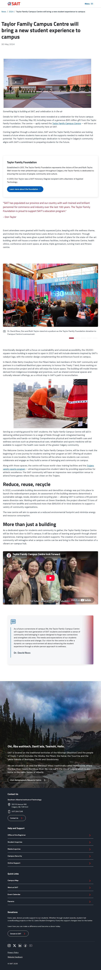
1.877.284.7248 (17, 811)
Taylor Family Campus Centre (66, 123)
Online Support (14, 863)
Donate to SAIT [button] (15, 933)
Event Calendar (14, 894)
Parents (11, 901)
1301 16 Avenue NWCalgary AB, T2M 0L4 (20, 805)
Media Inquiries (14, 849)
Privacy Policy (13, 952)
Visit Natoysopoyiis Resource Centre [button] (25, 780)
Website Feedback (15, 957)
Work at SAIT (13, 887)
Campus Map (13, 880)
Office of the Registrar (17, 835)
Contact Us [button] (14, 818)
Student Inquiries (15, 842)
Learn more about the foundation (23, 189)
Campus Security (15, 856)
